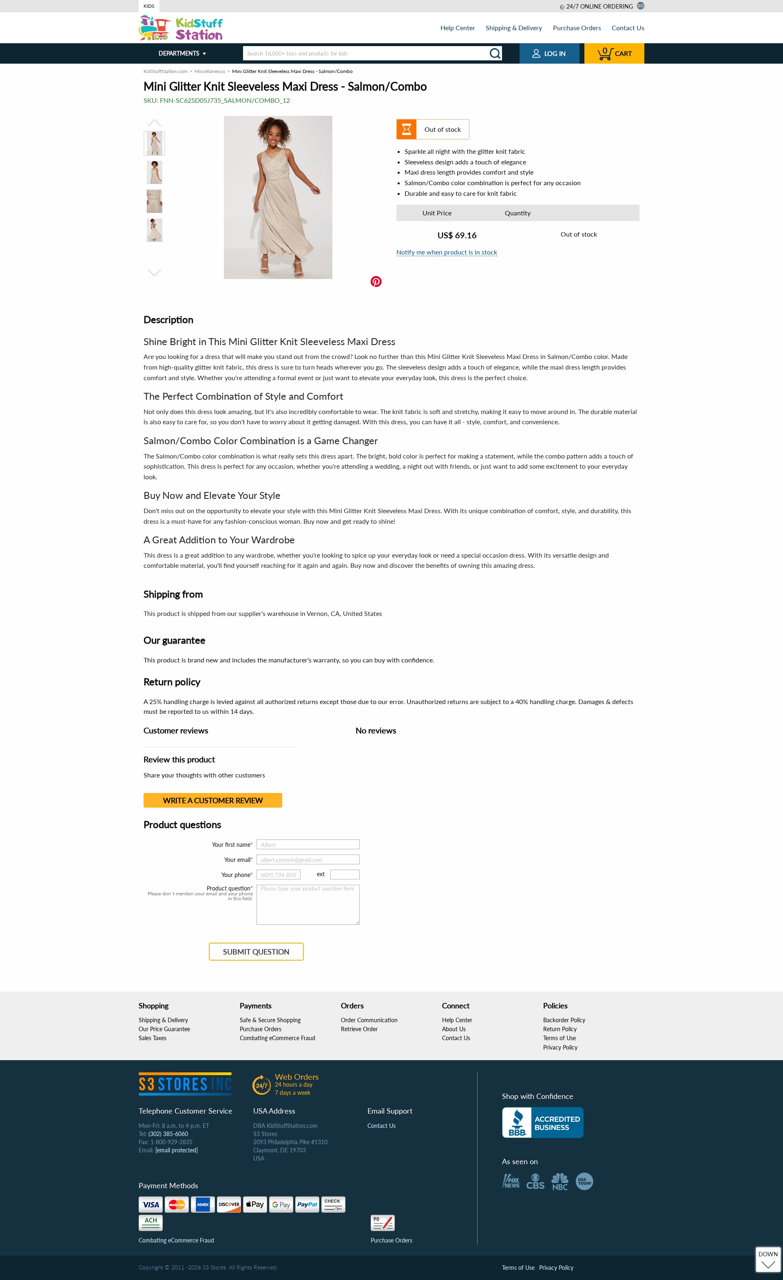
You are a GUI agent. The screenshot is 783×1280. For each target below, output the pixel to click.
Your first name (231, 844)
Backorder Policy (564, 1019)
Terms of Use (559, 1037)
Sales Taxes (152, 1037)
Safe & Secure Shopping (270, 1019)
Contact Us (628, 27)
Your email (237, 859)
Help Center (457, 27)
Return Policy (560, 1028)
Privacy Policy (560, 1047)
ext (321, 873)
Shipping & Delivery (514, 27)
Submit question (256, 951)
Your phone (235, 874)
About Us (454, 1028)
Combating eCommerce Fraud (277, 1037)
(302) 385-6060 (168, 1133)
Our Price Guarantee (164, 1028)
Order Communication (369, 1019)
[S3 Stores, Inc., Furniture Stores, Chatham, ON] (543, 1122)
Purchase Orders (577, 27)
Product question (228, 888)
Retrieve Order (359, 1028)
